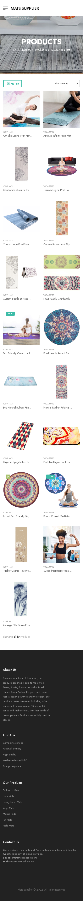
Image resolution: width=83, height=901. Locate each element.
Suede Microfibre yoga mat (58, 571)
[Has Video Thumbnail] (8, 477)
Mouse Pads (9, 814)
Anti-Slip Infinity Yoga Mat (57, 136)
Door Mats (8, 796)
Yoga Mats (8, 132)
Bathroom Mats (11, 790)
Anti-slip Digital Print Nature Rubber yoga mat (28, 136)
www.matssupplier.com (21, 861)
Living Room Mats (12, 802)
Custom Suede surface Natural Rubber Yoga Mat (29, 299)
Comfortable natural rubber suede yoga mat (28, 190)
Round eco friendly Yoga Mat (19, 516)
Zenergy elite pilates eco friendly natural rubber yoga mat (35, 625)
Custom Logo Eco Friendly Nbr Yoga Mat (25, 244)
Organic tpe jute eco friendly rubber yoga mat (29, 462)
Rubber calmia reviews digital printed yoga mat (29, 571)
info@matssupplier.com (24, 857)
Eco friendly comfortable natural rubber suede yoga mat (35, 353)
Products (25, 50)
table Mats (8, 825)
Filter (15, 84)
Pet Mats (7, 820)
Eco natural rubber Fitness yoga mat (23, 407)
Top (10, 313)
